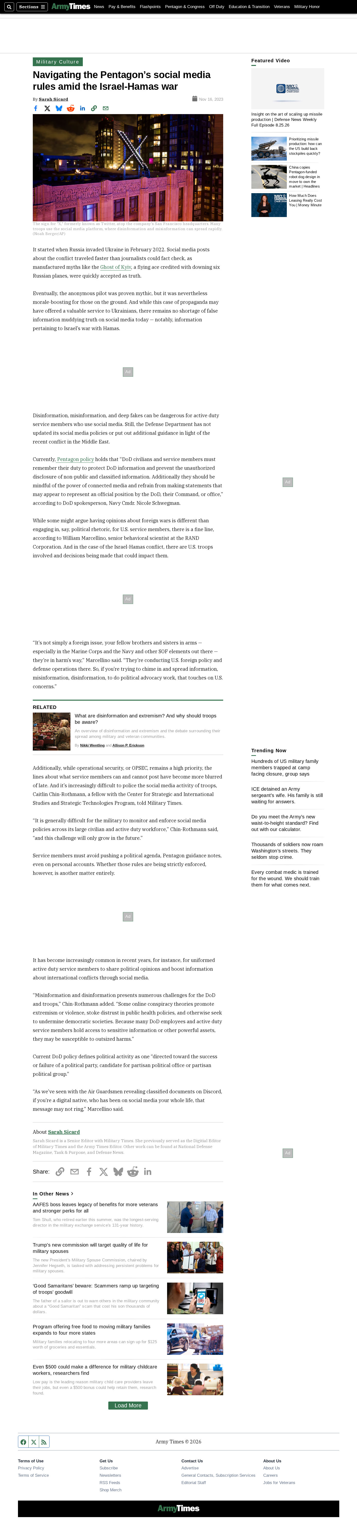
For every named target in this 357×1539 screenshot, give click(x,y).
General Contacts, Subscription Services (218, 1475)
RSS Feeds (110, 1482)
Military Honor (307, 7)
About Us (271, 1468)
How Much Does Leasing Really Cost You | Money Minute (305, 200)
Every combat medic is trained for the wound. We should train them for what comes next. (285, 878)
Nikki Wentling (92, 745)
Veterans (282, 7)
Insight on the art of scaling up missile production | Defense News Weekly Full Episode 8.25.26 (287, 119)
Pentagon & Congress (185, 7)
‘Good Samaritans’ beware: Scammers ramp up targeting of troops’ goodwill (96, 1289)
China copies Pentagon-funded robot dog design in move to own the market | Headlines (304, 177)
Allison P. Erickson (128, 745)
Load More (128, 1405)
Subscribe (109, 1468)
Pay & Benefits (122, 7)
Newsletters (110, 1475)
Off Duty (216, 7)
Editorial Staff (193, 1482)
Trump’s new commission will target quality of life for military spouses (90, 1248)
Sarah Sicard (53, 99)
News (99, 7)
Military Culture (57, 61)
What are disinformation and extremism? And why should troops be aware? (145, 719)
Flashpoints (150, 7)
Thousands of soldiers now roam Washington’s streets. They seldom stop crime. (287, 851)
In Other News (51, 1193)
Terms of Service (33, 1475)
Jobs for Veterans (279, 1482)
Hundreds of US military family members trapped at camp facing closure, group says (285, 768)
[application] (287, 88)
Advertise (190, 1468)
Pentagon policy (75, 459)
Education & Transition (249, 7)
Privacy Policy (31, 1468)
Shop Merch (110, 1489)
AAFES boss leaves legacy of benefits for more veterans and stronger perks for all (95, 1207)
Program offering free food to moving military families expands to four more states (92, 1330)
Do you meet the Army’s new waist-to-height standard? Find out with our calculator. (285, 823)
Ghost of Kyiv (115, 267)
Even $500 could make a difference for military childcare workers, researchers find (95, 1370)
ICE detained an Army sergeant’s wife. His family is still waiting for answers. (287, 795)
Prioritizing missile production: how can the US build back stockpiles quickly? (305, 146)
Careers (270, 1475)
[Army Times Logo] (70, 6)
